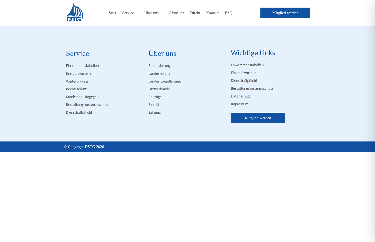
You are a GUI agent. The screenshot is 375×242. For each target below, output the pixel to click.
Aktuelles (176, 13)
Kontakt (212, 13)
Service (128, 13)
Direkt (195, 13)
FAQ (228, 13)
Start (112, 13)
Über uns (151, 13)
